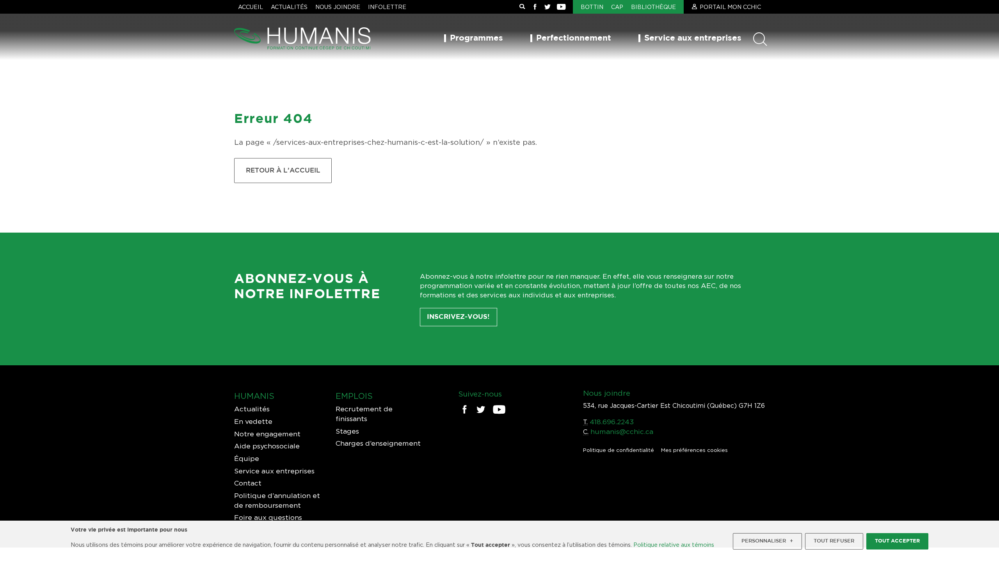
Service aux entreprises (692, 38)
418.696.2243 (612, 421)
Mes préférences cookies (694, 450)
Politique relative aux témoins (673, 545)
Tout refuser (834, 541)
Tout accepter (897, 541)
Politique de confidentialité (618, 450)
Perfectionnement (573, 38)
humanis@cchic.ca (621, 431)
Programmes (476, 38)
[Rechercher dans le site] (522, 7)
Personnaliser (767, 541)
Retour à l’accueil (283, 170)
